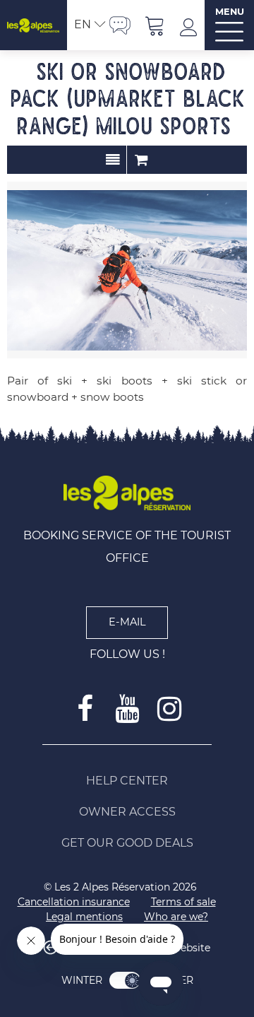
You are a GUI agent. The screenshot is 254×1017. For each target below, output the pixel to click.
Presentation (112, 160)
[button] (155, 25)
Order (141, 160)
